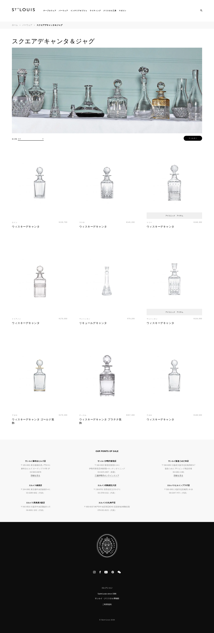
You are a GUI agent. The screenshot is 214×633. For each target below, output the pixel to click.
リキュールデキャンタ (93, 323)
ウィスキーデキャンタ (26, 226)
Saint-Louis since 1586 (107, 594)
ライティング (95, 11)
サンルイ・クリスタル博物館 (107, 598)
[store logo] (23, 10)
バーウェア (63, 11)
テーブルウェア (49, 11)
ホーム (15, 25)
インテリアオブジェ (79, 11)
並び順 (14, 139)
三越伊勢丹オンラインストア (107, 475)
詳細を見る (35, 475)
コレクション (107, 588)
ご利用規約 (107, 604)
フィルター (193, 138)
